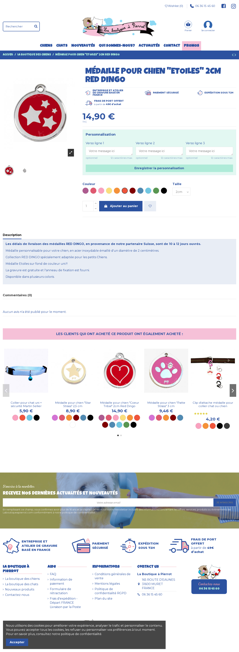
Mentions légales (107, 583)
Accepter (17, 642)
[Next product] (235, 55)
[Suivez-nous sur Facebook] (224, 6)
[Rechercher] (36, 26)
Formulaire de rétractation (60, 591)
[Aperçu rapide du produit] (29, 398)
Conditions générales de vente (113, 576)
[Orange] (69, 418)
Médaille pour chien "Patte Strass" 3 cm (166, 404)
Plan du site (103, 598)
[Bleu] (83, 418)
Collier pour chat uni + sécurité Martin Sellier (26, 404)
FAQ (53, 574)
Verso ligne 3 (195, 143)
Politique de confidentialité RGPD (110, 591)
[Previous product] (233, 55)
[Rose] (15, 418)
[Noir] (37, 418)
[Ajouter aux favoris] (150, 206)
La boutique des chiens (22, 579)
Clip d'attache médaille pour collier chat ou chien (213, 404)
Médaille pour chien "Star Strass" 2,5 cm (73, 404)
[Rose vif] (62, 418)
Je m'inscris (224, 502)
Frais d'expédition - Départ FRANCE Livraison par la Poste (65, 603)
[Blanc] (73, 425)
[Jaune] (123, 418)
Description (12, 235)
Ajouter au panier (124, 206)
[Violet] (102, 418)
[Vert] (126, 425)
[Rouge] (22, 418)
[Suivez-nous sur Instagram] (232, 5)
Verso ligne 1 (95, 143)
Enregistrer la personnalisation (159, 168)
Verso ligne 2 (145, 143)
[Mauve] (55, 418)
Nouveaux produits (19, 589)
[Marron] (76, 418)
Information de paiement (61, 581)
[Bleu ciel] (29, 418)
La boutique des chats (21, 584)
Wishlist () (175, 6)
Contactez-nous (17, 595)
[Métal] (227, 426)
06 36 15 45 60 (205, 6)
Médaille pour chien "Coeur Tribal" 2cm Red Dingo (119, 404)
